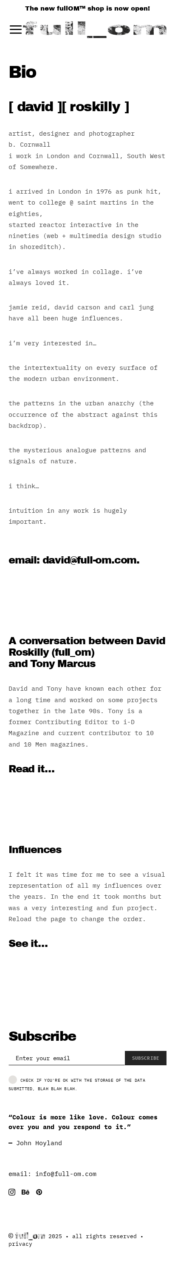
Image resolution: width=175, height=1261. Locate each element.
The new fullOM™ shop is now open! (87, 8)
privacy (20, 1243)
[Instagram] (12, 1192)
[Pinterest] (39, 1192)
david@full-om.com (89, 560)
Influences (35, 849)
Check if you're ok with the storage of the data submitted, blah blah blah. (76, 1084)
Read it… (31, 768)
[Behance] (25, 1192)
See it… (28, 943)
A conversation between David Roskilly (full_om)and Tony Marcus (86, 652)
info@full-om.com (65, 1174)
